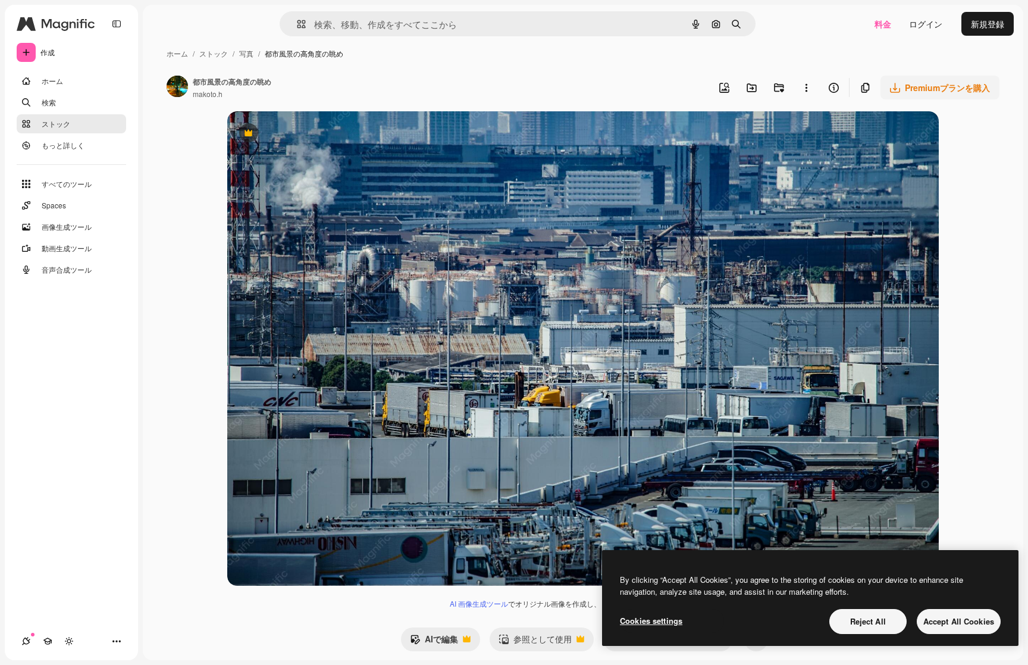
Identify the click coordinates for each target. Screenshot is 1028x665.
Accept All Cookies (958, 621)
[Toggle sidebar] (116, 23)
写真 (246, 53)
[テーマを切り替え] (69, 641)
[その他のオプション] (806, 87)
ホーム (177, 53)
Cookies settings (651, 620)
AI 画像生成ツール (479, 603)
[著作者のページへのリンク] (177, 87)
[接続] (26, 641)
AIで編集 (434, 642)
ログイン (925, 24)
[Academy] (47, 641)
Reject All (868, 621)
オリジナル (309, 134)
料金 (883, 24)
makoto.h (207, 94)
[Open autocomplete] (296, 24)
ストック (213, 53)
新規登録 (987, 24)
